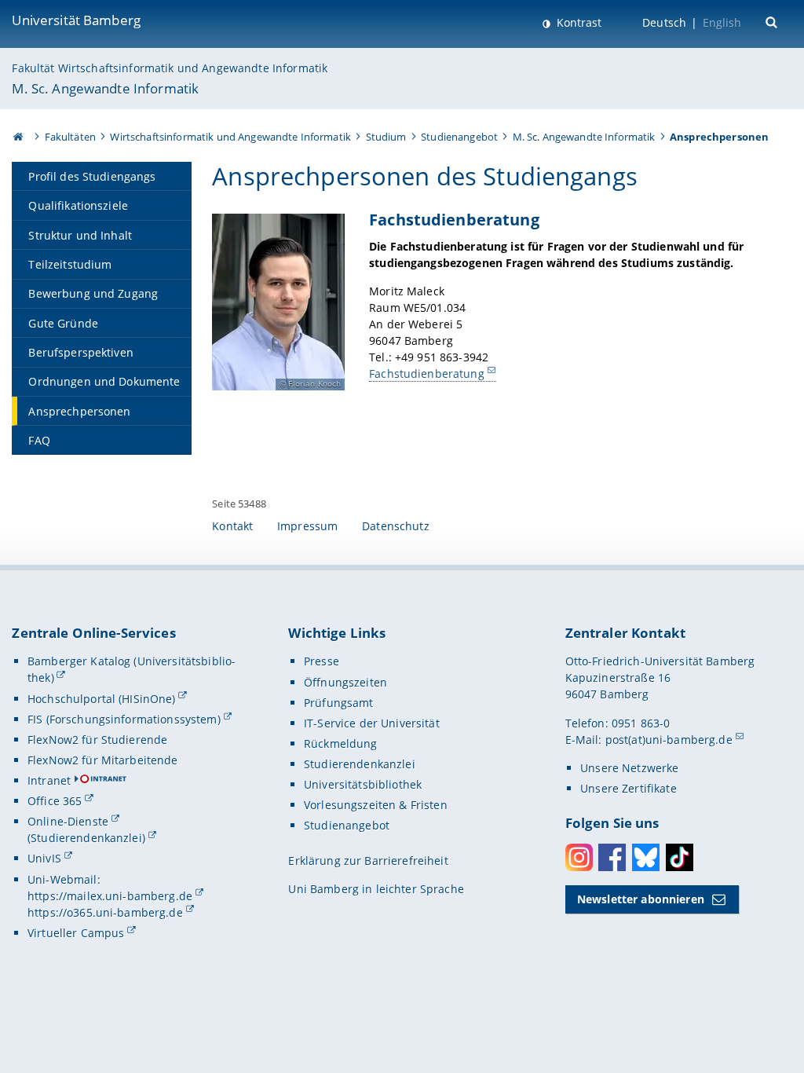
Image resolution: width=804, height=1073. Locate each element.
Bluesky (646, 857)
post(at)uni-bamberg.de (669, 739)
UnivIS (44, 858)
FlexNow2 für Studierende (97, 739)
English (722, 22)
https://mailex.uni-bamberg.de (109, 895)
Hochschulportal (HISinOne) (101, 698)
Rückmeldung (341, 743)
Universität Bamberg (76, 20)
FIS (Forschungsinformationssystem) (124, 719)
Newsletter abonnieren (640, 899)
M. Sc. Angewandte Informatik (105, 88)
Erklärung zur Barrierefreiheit (368, 860)
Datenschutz (395, 525)
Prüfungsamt (339, 702)
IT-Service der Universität (372, 723)
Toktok (679, 857)
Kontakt (232, 525)
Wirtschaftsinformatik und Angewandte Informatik (230, 137)
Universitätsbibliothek (363, 784)
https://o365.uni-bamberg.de (105, 912)
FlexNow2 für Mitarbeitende (102, 760)
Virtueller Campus (75, 932)
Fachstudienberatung (426, 373)
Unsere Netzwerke (629, 767)
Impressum (307, 525)
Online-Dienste (67, 821)
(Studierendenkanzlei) (86, 837)
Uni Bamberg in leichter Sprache (375, 888)
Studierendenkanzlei (359, 763)
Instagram (579, 857)
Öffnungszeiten (345, 682)
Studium (386, 137)
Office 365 (54, 800)
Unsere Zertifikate (628, 788)
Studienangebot (459, 137)
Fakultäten (70, 137)
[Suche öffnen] (773, 21)
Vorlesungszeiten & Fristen (376, 804)
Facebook (612, 857)
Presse (321, 661)
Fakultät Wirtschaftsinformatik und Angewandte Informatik (169, 67)
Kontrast (577, 22)
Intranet (49, 780)
